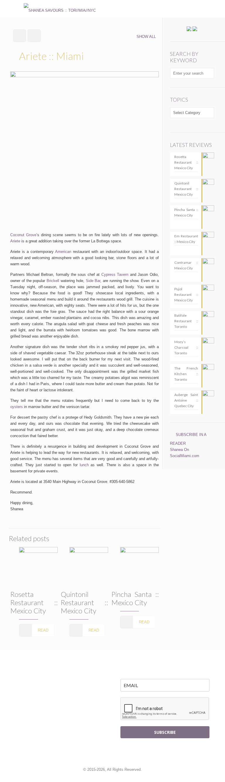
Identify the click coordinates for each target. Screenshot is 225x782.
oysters (16, 407)
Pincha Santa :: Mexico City (135, 598)
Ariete (15, 241)
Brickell (53, 280)
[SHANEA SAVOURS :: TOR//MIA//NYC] (60, 9)
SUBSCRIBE (165, 732)
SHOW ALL (146, 36)
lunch (84, 465)
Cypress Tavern (114, 274)
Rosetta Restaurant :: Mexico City (34, 602)
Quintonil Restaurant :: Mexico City (84, 602)
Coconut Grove (23, 235)
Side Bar (93, 280)
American (63, 251)
